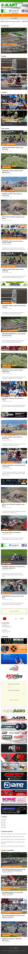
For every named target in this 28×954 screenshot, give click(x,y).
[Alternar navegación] (2, 15)
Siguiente (22, 618)
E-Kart (10, 51)
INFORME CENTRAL (16, 887)
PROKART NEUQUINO (10, 83)
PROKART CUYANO (9, 190)
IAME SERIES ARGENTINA (7, 119)
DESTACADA (14, 44)
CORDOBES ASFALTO (6, 103)
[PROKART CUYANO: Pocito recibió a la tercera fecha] (14, 427)
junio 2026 (3, 822)
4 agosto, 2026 (5, 895)
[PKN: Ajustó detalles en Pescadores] (14, 523)
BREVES (9, 44)
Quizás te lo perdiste (8, 850)
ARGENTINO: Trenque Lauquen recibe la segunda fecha (13, 49)
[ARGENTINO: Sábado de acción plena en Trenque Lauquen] (14, 231)
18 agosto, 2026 (5, 87)
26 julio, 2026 (4, 918)
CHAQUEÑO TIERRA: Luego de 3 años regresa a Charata (13, 839)
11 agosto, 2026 (5, 124)
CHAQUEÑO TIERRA (5, 67)
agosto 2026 (3, 819)
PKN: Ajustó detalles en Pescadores (11, 532)
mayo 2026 (3, 824)
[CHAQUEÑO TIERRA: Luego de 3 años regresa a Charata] (14, 296)
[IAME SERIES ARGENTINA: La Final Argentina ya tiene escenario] (14, 324)
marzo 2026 (3, 827)
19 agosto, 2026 (5, 51)
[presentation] (24, 26)
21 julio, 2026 (4, 941)
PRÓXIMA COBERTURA (6, 46)
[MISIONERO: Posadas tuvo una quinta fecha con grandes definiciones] (14, 557)
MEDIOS (11, 67)
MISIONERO (8, 563)
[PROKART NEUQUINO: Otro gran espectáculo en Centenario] (14, 456)
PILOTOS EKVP (13, 103)
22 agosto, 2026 (5, 244)
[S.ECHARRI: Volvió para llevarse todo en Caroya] (14, 389)
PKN (7, 529)
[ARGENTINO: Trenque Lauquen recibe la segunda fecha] (14, 360)
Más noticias (5, 128)
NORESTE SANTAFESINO (10, 144)
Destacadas (5, 26)
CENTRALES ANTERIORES (7, 866)
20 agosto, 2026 (5, 71)
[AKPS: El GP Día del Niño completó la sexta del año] (14, 495)
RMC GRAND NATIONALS (17, 912)
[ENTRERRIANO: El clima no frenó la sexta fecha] (14, 586)
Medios (4, 56)
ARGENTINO (4, 44)
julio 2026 (3, 820)
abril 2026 (3, 825)
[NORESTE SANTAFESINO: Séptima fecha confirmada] (14, 260)
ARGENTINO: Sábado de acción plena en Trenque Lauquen (13, 833)
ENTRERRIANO (9, 593)
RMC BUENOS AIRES (6, 889)
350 (16, 618)
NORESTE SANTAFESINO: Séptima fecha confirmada (12, 836)
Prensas (4, 92)
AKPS (3, 213)
